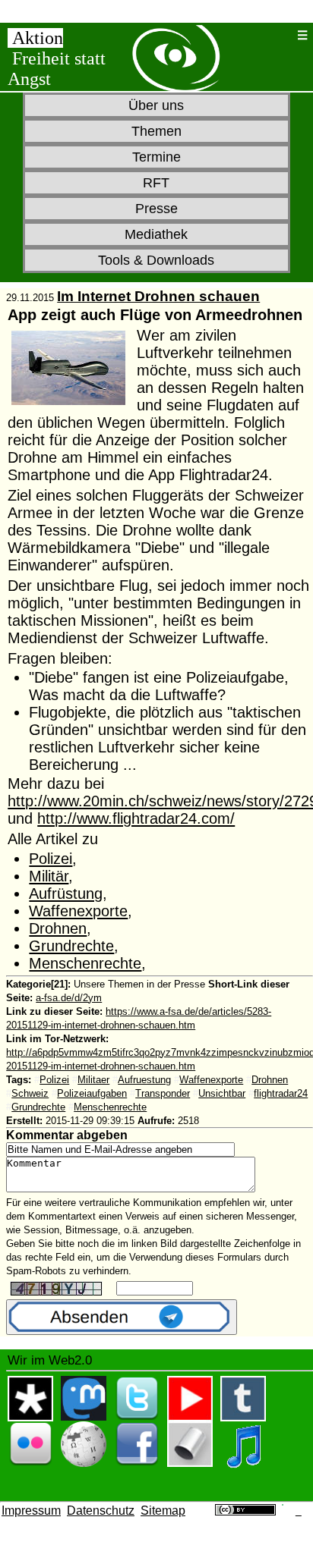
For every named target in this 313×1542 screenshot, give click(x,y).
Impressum (31, 1510)
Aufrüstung (66, 893)
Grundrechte (71, 945)
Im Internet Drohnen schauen (158, 296)
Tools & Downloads (156, 260)
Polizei (50, 858)
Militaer (93, 1079)
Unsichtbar (221, 1093)
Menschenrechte (85, 963)
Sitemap (163, 1510)
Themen (156, 131)
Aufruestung (144, 1079)
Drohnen (58, 928)
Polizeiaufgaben (92, 1093)
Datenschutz (100, 1510)
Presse (156, 208)
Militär (48, 876)
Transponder (162, 1093)
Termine (156, 157)
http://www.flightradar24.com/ (136, 818)
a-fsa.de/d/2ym (69, 997)
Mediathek (156, 234)
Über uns (156, 105)
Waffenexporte (78, 911)
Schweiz (30, 1093)
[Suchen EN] (281, 35)
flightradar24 (281, 1093)
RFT (156, 182)
